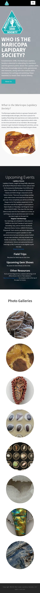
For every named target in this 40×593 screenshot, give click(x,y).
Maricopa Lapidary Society (24, 587)
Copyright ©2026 (9, 587)
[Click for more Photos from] (20, 390)
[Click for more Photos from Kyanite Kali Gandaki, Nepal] (20, 555)
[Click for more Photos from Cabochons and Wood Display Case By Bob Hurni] (20, 423)
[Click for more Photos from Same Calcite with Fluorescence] (20, 358)
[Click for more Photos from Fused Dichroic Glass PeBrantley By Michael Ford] (20, 522)
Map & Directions (18, 249)
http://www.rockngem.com (10, 278)
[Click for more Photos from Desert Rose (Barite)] (20, 325)
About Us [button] (8, 81)
